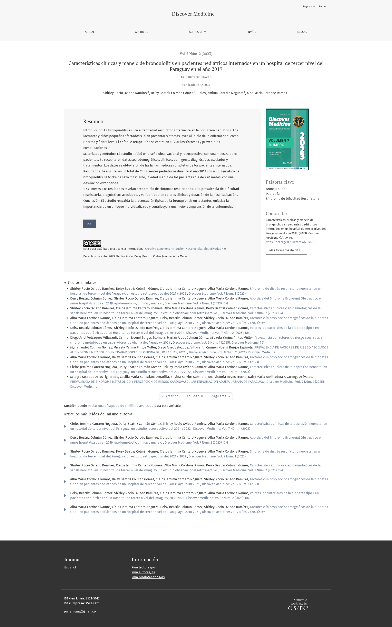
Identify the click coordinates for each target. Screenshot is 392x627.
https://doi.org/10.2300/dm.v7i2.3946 (289, 242)
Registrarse (309, 6)
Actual (90, 32)
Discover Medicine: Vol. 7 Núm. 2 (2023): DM (196, 303)
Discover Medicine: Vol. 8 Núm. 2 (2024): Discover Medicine (232, 352)
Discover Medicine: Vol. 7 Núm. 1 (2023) (217, 293)
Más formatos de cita (285, 250)
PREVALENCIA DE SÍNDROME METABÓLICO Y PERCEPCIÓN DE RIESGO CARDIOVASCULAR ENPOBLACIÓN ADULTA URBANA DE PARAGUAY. (167, 382)
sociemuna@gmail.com (81, 611)
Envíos (251, 32)
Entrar (322, 6)
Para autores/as (143, 572)
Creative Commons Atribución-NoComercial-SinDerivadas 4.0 (185, 249)
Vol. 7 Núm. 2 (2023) (196, 53)
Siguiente (221, 396)
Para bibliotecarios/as (148, 577)
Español (70, 567)
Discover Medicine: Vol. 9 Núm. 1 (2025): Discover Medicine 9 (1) (219, 342)
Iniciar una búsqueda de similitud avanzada (121, 406)
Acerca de (196, 32)
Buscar (302, 32)
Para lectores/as (144, 567)
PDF (89, 224)
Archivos (141, 32)
